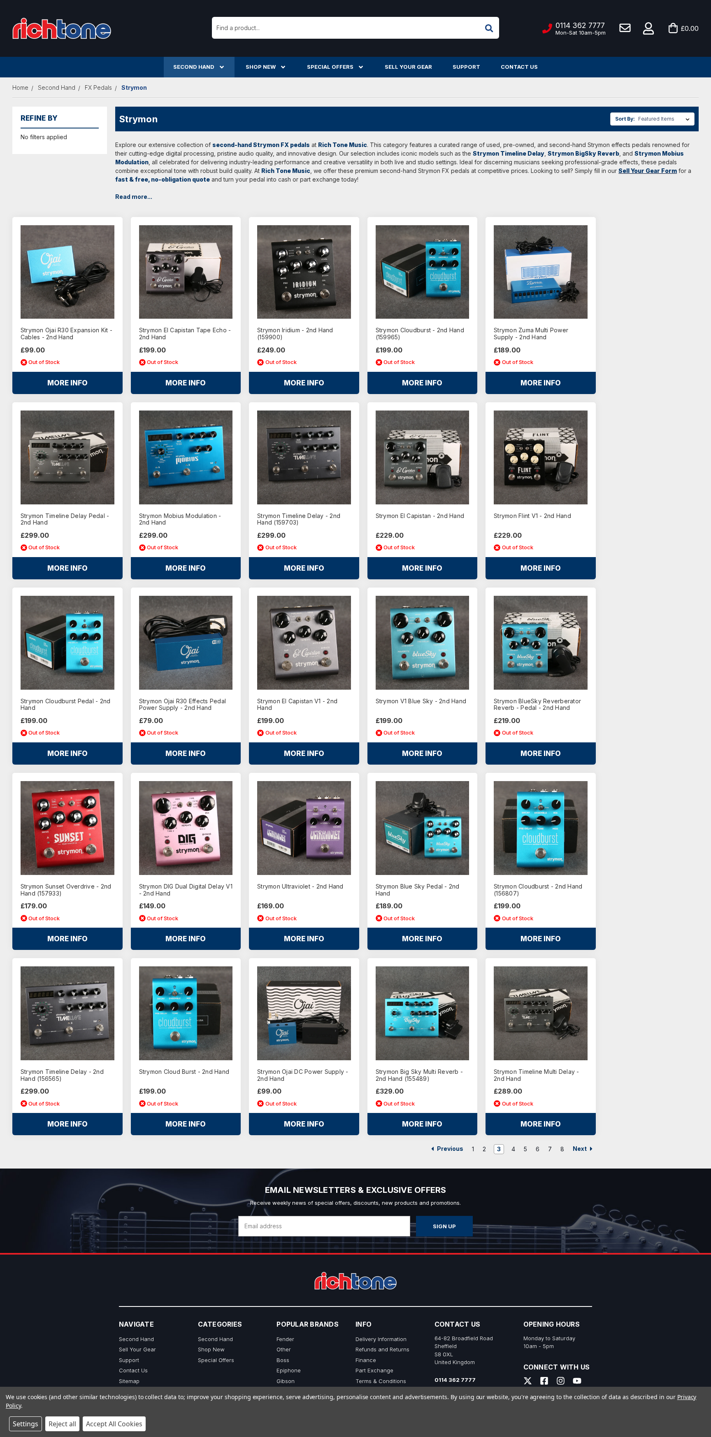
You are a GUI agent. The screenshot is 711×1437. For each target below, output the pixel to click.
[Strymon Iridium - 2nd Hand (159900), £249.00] (304, 272)
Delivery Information (381, 1339)
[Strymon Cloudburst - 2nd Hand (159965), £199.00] (422, 272)
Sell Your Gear (408, 66)
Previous (449, 1148)
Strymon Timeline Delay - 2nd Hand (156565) (62, 1075)
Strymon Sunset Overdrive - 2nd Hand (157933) (66, 890)
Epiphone (288, 1370)
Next (580, 1148)
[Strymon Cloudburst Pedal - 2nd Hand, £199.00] (67, 643)
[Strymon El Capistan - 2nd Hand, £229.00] (422, 457)
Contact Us (519, 66)
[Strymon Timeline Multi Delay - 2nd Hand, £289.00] (541, 1013)
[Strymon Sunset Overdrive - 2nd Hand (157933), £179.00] (67, 828)
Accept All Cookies (114, 1423)
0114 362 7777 (455, 1379)
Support (466, 66)
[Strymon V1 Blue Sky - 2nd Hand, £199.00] (422, 643)
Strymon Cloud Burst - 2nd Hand (184, 1071)
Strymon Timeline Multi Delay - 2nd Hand (536, 1075)
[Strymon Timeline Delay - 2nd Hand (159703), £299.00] (304, 457)
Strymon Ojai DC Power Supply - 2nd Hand (303, 1075)
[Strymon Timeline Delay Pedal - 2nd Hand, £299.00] (67, 457)
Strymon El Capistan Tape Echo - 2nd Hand (185, 334)
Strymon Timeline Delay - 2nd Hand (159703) (298, 519)
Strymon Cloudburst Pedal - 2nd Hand (66, 705)
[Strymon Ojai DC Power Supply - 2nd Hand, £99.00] (304, 1013)
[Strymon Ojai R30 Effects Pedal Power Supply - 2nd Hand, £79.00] (186, 643)
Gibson (285, 1381)
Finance (366, 1360)
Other (283, 1349)
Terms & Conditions (381, 1381)
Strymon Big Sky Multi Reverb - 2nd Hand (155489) (419, 1075)
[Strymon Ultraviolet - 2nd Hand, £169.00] (304, 828)
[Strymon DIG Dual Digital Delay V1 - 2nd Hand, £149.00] (186, 828)
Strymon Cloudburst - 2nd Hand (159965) (420, 334)
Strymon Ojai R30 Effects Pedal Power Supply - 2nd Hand (182, 705)
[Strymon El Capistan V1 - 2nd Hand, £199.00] (304, 643)
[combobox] (355, 28)
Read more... (133, 196)
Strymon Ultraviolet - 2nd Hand (300, 886)
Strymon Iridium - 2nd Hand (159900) (295, 334)
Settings (25, 1423)
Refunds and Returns (382, 1349)
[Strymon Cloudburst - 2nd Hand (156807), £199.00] (541, 828)
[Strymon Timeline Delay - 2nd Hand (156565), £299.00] (67, 1013)
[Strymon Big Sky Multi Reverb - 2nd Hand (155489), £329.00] (422, 1013)
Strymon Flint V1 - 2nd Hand (532, 516)
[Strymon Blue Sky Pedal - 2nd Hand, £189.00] (422, 828)
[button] (649, 28)
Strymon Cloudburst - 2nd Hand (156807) (538, 890)
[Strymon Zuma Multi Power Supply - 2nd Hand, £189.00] (541, 272)
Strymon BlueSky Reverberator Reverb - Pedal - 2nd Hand (537, 705)
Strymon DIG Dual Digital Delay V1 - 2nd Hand (185, 890)
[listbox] (665, 119)
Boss (282, 1360)
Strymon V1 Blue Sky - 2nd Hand (421, 701)
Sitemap (129, 1381)
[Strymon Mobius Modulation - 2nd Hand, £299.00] (186, 457)
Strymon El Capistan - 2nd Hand (420, 516)
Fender (285, 1339)
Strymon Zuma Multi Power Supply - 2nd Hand (531, 334)
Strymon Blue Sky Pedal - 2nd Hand (418, 890)
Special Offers (330, 66)
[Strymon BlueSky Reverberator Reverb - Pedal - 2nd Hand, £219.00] (541, 643)
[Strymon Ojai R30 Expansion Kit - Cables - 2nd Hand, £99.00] (67, 272)
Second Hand (193, 66)
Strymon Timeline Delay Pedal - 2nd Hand (65, 519)
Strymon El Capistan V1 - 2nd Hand (297, 705)
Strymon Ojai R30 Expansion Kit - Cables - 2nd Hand (66, 334)
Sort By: (625, 119)
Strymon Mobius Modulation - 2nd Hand (180, 519)
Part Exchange (374, 1370)
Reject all (62, 1423)
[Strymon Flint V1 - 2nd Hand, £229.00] (541, 457)
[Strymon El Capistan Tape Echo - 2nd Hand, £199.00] (186, 272)
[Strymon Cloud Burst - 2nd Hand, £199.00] (186, 1013)
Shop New (261, 66)
